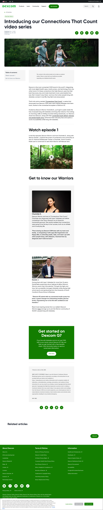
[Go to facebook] (11, 486)
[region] (51, 504)
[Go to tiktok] (29, 486)
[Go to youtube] (17, 486)
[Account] (98, 6)
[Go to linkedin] (23, 486)
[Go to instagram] (5, 486)
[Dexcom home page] (9, 6)
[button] (97, 33)
